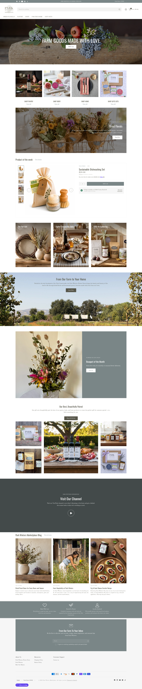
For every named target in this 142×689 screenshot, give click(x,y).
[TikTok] (27, 1)
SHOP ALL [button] (71, 46)
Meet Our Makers (20, 664)
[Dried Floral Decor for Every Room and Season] (33, 560)
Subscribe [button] (91, 370)
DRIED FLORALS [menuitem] (9, 16)
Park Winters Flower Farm (23, 660)
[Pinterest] (24, 1)
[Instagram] (19, 1)
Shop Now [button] (117, 137)
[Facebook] (17, 1)
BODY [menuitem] (27, 16)
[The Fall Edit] (33, 245)
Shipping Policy (38, 660)
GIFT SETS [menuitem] (48, 16)
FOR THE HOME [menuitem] (37, 16)
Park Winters (19, 662)
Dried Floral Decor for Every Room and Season (30, 588)
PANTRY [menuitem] (20, 16)
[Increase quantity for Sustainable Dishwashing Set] (84, 184)
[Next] (71, 190)
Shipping (81, 174)
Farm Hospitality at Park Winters (63, 588)
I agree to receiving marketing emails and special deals (72, 644)
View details (38, 159)
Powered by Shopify (72, 680)
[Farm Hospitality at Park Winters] (71, 560)
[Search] (119, 9)
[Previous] (29, 190)
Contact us (56, 660)
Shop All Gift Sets (71, 418)
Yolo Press (82, 166)
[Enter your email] (87, 641)
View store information (119, 190)
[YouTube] (22, 1)
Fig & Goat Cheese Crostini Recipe (101, 588)
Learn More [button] (71, 290)
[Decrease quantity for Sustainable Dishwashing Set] (80, 184)
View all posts (48, 535)
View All (28, 104)
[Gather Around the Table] (71, 245)
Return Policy (38, 662)
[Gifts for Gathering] (108, 245)
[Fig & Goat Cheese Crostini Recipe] (108, 560)
